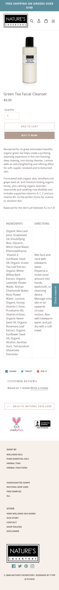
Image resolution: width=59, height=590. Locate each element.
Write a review (39, 388)
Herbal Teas (13, 463)
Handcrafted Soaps (18, 482)
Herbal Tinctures (17, 467)
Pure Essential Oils (18, 458)
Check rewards (55, 295)
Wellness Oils (14, 454)
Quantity (9, 109)
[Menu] (53, 20)
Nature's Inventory (23, 575)
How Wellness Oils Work (21, 513)
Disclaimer (13, 531)
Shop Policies (14, 526)
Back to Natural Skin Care (32, 406)
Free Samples (14, 491)
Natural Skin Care (17, 486)
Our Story (13, 517)
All (8, 495)
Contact (12, 522)
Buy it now (29, 135)
